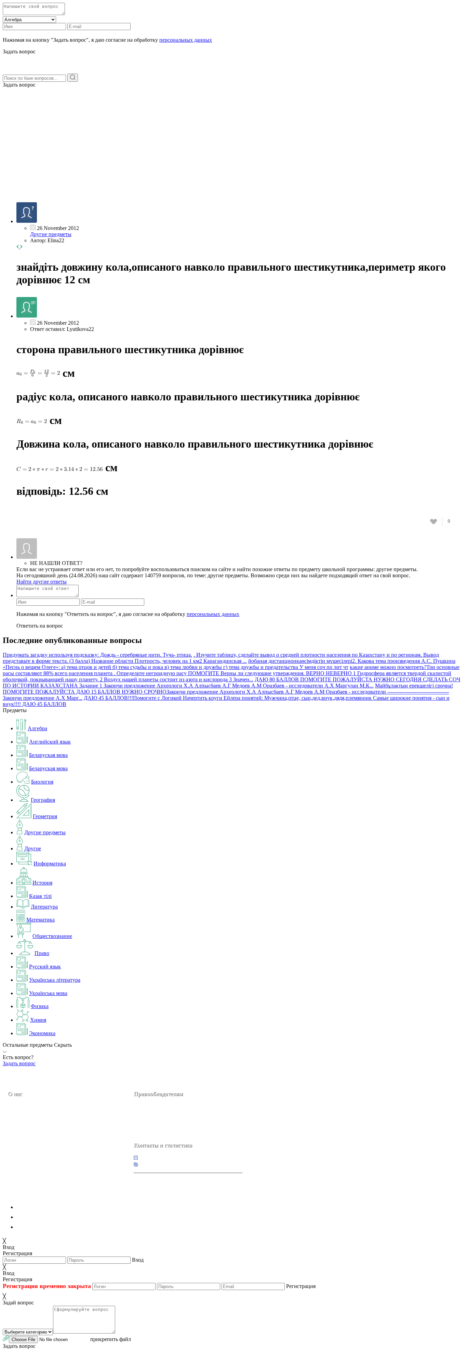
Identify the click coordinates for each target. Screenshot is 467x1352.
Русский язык (45, 966)
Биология (42, 782)
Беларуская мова (48, 755)
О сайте (50, 1142)
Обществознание (52, 936)
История (42, 883)
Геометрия (45, 816)
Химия (38, 1020)
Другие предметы (50, 234)
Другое (32, 848)
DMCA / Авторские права (46, 1217)
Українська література (54, 980)
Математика (40, 920)
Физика (40, 1006)
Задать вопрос (19, 85)
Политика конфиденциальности (53, 1207)
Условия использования (44, 1227)
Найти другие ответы (41, 581)
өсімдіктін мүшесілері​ (327, 661)
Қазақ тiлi (40, 896)
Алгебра (37, 728)
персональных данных (185, 40)
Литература (44, 907)
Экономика (42, 1033)
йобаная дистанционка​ (275, 661)
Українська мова (48, 993)
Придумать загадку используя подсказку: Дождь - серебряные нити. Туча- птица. (97, 655)
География (43, 800)
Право (42, 953)
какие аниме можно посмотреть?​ (388, 667)
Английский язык (50, 742)
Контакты (31, 1142)
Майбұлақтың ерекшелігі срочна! (414, 685)
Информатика (50, 863)
